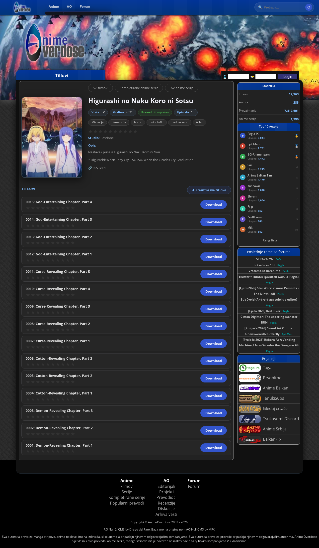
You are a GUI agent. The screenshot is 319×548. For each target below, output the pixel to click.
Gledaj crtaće (275, 408)
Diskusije (166, 508)
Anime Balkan (275, 388)
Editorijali (166, 486)
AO (69, 6)
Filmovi (127, 486)
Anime (54, 6)
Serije (127, 492)
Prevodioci (166, 497)
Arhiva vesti (166, 514)
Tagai (267, 367)
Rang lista (270, 240)
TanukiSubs (273, 398)
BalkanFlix (271, 439)
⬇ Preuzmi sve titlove (209, 190)
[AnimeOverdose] (22, 7)
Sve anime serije (181, 88)
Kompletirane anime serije (139, 88)
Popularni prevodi (127, 503)
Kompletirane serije (126, 497)
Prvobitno (272, 377)
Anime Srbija (274, 429)
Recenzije (166, 503)
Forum (85, 6)
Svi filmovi (100, 88)
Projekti (166, 492)
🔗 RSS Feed (96, 168)
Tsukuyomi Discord (280, 418)
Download (213, 204)
